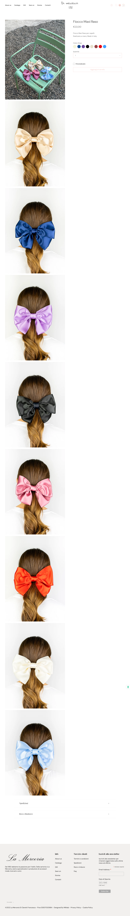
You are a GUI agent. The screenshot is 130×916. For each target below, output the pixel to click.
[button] (17, 5)
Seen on (58, 871)
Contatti (58, 879)
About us (58, 859)
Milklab (66, 907)
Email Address (105, 869)
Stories (57, 875)
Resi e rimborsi (79, 867)
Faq (75, 871)
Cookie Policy (88, 907)
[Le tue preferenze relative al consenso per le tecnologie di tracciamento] (128, 687)
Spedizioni (23, 803)
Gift (56, 867)
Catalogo (58, 863)
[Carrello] (123, 5)
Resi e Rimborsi (26, 814)
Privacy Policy (76, 907)
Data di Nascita (104, 879)
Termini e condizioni (81, 859)
